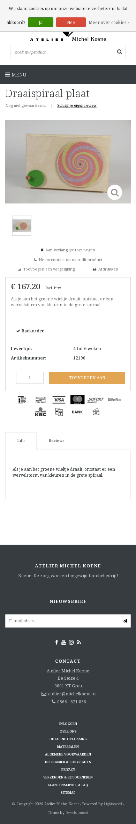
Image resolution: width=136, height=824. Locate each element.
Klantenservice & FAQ (68, 785)
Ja (41, 22)
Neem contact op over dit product (71, 259)
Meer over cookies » (109, 22)
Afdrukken (108, 269)
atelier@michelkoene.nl (72, 694)
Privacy (68, 769)
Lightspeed (113, 803)
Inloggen (68, 723)
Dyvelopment (77, 812)
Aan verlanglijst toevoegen (70, 249)
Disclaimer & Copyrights (68, 762)
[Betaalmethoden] (22, 400)
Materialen (68, 746)
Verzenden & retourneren (68, 777)
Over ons (68, 731)
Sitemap (68, 792)
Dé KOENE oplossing (68, 739)
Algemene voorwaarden (68, 754)
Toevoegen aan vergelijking (49, 269)
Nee (71, 22)
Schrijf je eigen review (77, 105)
